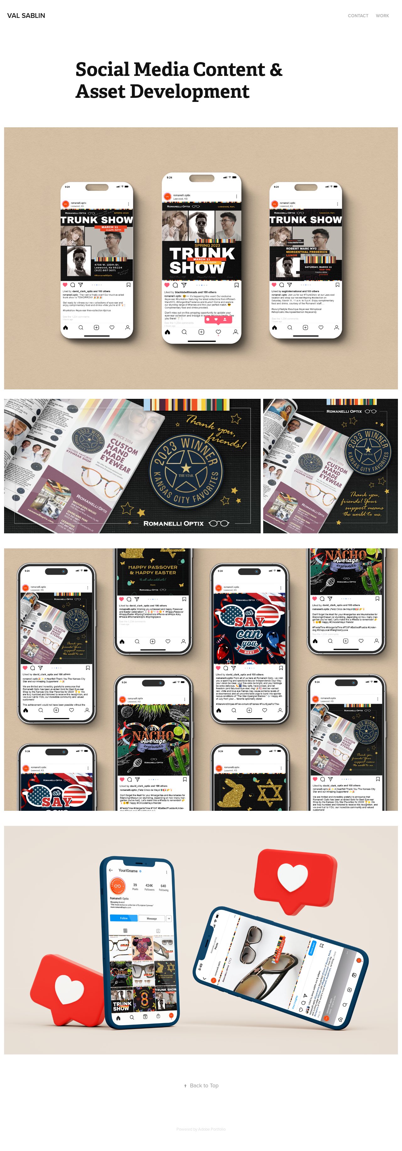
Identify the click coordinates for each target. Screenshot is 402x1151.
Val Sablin (26, 15)
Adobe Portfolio (211, 1129)
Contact (358, 16)
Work (382, 16)
